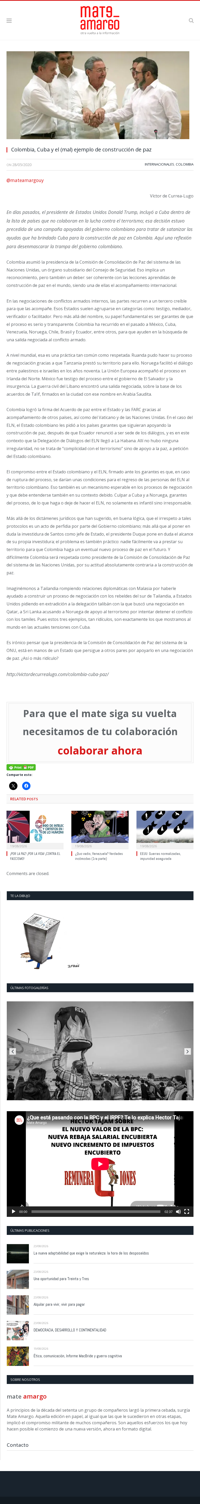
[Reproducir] (13, 1211)
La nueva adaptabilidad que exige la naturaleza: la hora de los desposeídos (91, 1253)
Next (187, 1051)
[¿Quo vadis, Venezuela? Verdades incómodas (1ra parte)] (99, 829)
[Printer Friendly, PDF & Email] (21, 766)
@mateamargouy (25, 180)
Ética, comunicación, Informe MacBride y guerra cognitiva (78, 1356)
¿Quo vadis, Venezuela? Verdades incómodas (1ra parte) (99, 856)
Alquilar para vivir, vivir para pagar (59, 1304)
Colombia (184, 164)
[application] (100, 1164)
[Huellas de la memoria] (100, 1050)
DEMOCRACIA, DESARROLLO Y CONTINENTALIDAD (70, 1330)
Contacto (18, 1444)
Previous (12, 1051)
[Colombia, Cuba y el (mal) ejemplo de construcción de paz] (100, 96)
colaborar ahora (100, 750)
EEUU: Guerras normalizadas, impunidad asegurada (160, 856)
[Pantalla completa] (186, 1211)
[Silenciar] (178, 1211)
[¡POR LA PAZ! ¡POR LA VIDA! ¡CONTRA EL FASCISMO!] (35, 829)
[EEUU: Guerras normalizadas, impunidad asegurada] (164, 829)
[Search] (191, 20)
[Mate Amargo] (100, 19)
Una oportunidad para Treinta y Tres (61, 1278)
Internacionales (159, 164)
